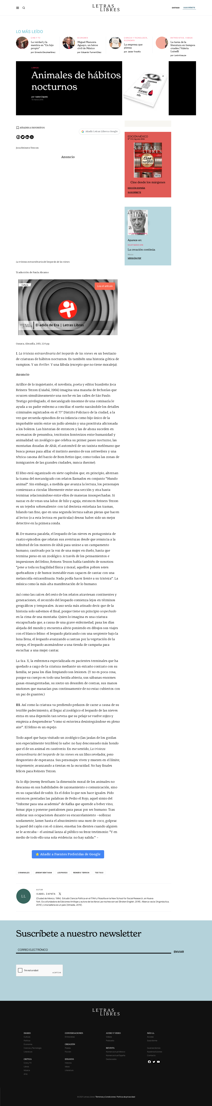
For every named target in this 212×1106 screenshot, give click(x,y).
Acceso (150, 1036)
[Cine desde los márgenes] (148, 161)
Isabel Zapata (46, 893)
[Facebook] (18, 137)
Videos (189, 38)
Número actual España (115, 1055)
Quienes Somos (153, 1048)
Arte (25, 1074)
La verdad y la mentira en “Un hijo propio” (42, 45)
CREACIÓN (70, 1044)
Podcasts (110, 1040)
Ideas (67, 1066)
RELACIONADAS (58, 915)
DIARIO (27, 1033)
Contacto (151, 1055)
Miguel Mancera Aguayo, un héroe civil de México (87, 45)
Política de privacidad (126, 1096)
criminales (24, 872)
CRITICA (28, 1059)
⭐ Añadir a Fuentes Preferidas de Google (68, 854)
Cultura (27, 1036)
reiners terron (81, 872)
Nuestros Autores (154, 1051)
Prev (128, 164)
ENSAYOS (69, 1059)
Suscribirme (152, 1040)
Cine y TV (35, 38)
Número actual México (115, 1051)
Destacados (111, 1059)
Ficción (68, 1051)
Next (167, 164)
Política (27, 1040)
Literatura (28, 1051)
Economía (82, 38)
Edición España (136, 188)
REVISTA (110, 1048)
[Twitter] (23, 137)
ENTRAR (176, 8)
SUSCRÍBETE (189, 8)
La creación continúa (141, 249)
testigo (99, 872)
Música (27, 1070)
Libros (35, 67)
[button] (17, 8)
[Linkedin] (27, 137)
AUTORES (148, 915)
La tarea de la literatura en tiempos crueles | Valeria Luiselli (183, 46)
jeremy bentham (43, 872)
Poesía (68, 1048)
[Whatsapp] (32, 137)
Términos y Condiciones (105, 1096)
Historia (68, 1063)
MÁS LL (150, 1033)
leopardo (62, 872)
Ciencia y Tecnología (135, 38)
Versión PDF (134, 258)
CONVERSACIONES (74, 1033)
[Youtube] (158, 1062)
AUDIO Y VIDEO (113, 1033)
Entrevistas (177, 38)
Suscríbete (134, 192)
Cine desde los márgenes (148, 182)
